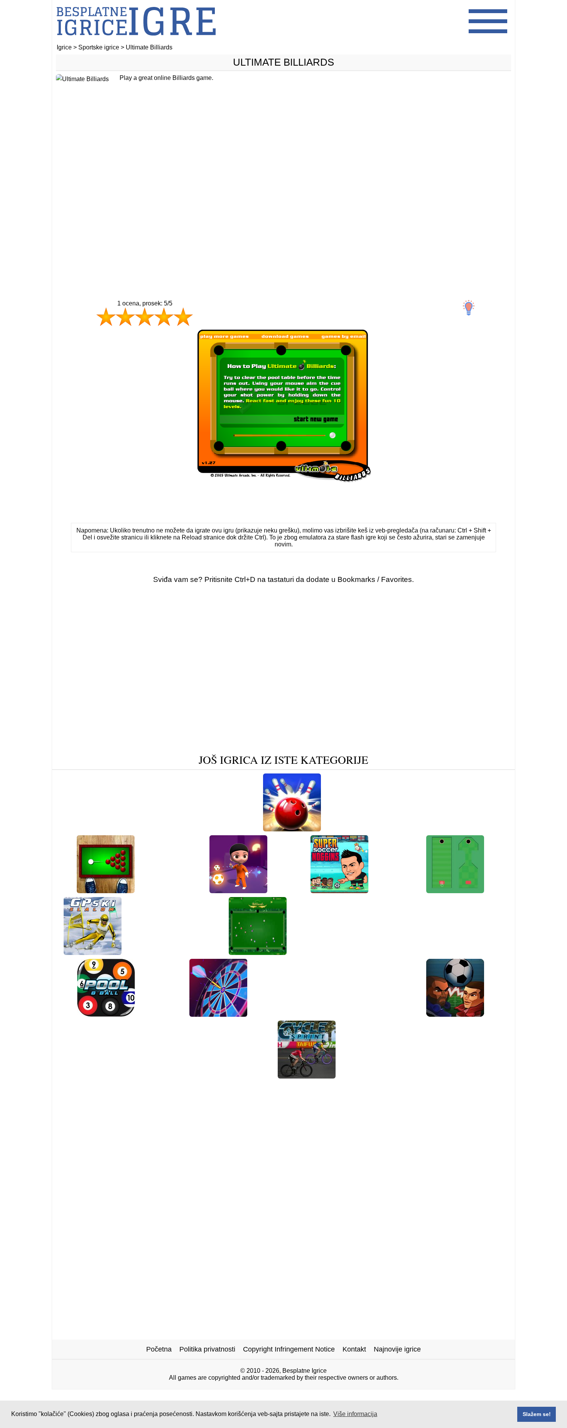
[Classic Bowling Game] (382, 1014)
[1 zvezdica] (106, 316)
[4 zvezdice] (164, 316)
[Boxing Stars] (397, 890)
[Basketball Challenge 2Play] (169, 828)
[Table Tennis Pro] (398, 828)
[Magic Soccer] (238, 890)
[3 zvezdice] (144, 316)
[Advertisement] (283, 200)
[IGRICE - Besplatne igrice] (136, 40)
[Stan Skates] (162, 1014)
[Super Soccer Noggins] (339, 890)
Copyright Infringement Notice (289, 1349)
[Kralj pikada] (218, 1014)
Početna (159, 1349)
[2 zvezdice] (125, 316)
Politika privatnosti (207, 1349)
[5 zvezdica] (183, 316)
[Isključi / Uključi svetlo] (468, 307)
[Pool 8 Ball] (106, 1014)
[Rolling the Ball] (455, 890)
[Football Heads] (455, 1014)
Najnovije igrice (397, 1349)
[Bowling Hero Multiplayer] (296, 1014)
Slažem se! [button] (537, 1414)
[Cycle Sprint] (307, 1075)
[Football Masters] (461, 828)
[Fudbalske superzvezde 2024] (175, 952)
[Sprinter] (288, 890)
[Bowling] (292, 828)
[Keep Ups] (238, 828)
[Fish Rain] (345, 828)
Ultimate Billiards (283, 62)
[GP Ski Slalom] (93, 952)
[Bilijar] (258, 952)
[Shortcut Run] (474, 952)
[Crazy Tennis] (94, 828)
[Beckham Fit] (249, 1075)
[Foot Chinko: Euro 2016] (404, 952)
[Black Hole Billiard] (106, 890)
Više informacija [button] (355, 1414)
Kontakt (354, 1349)
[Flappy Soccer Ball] (325, 952)
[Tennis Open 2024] (172, 890)
